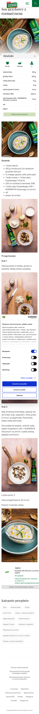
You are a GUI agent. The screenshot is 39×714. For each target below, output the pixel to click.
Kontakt (14, 701)
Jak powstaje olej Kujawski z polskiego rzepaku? (20, 672)
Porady (20, 697)
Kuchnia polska (15, 607)
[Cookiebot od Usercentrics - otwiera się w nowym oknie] (28, 317)
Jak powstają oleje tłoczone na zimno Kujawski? (19, 678)
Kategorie (29, 697)
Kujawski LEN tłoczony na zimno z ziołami (16, 636)
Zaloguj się (24, 701)
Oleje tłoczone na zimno (10, 630)
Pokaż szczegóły (27, 378)
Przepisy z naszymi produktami (13, 641)
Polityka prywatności (13, 693)
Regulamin (25, 689)
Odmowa (19, 395)
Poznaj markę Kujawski (19, 667)
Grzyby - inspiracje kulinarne (24, 613)
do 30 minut (7, 613)
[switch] (34, 357)
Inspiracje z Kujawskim (26, 624)
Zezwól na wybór (20, 389)
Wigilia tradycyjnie (8, 619)
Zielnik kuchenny (24, 619)
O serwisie (14, 689)
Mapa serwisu (29, 693)
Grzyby (27, 607)
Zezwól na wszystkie (19, 384)
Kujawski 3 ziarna (8, 624)
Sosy (4, 607)
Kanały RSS (10, 697)
